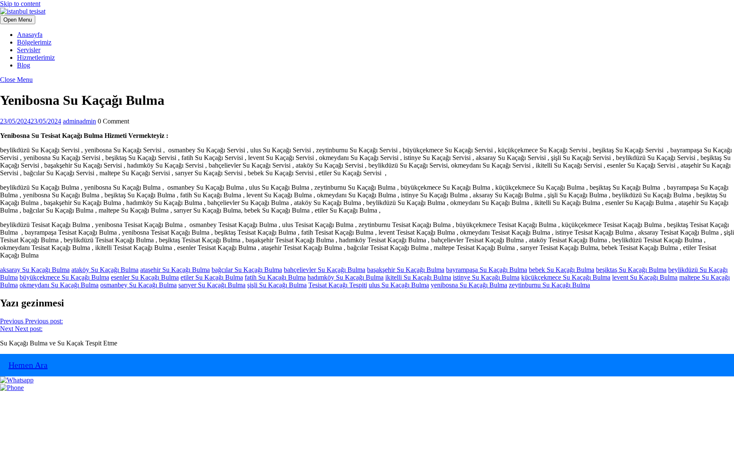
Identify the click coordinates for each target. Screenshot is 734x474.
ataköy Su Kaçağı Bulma (104, 269)
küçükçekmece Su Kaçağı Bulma (565, 277)
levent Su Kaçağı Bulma (645, 277)
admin (79, 121)
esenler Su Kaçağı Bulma (145, 277)
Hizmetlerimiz (36, 57)
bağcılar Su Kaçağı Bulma (247, 269)
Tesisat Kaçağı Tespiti (337, 285)
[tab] (17, 19)
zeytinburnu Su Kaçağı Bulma (549, 285)
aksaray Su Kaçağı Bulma (35, 269)
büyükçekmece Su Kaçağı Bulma (64, 277)
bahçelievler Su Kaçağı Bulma (324, 269)
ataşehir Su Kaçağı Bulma (175, 269)
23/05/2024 (30, 121)
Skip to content (20, 3)
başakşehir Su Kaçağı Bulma (405, 269)
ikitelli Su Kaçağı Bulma (418, 277)
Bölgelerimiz (34, 42)
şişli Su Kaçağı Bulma (277, 285)
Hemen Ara (28, 365)
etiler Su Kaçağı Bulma (212, 277)
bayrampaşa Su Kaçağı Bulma (486, 269)
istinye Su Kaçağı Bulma (486, 277)
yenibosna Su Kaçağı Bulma (469, 285)
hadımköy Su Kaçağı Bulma (346, 277)
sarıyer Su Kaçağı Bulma (212, 285)
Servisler (28, 49)
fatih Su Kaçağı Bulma (275, 277)
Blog (23, 65)
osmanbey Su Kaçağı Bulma (138, 285)
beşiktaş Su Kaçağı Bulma (631, 269)
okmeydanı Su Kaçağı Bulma (59, 285)
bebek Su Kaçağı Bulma (561, 269)
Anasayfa (29, 34)
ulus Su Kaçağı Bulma (399, 285)
